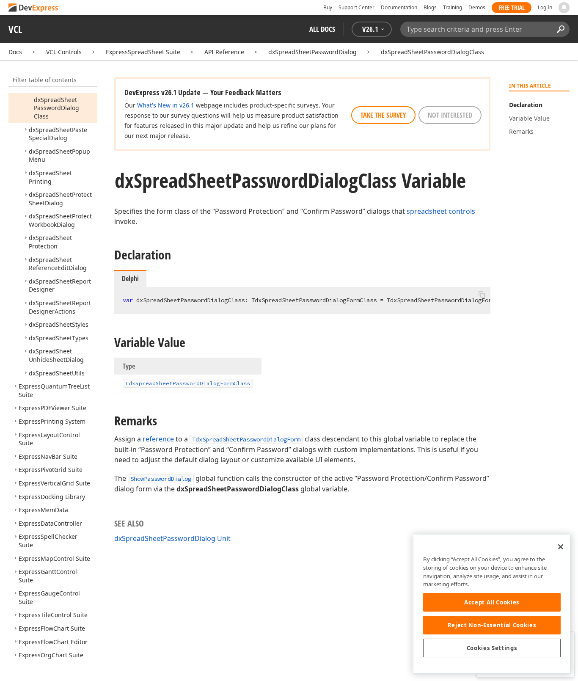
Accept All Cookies (492, 602)
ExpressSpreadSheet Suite (143, 52)
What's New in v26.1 (165, 105)
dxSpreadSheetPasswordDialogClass (432, 52)
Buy (327, 7)
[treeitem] (56, 108)
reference (158, 439)
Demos (476, 7)
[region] (492, 604)
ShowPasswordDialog (160, 478)
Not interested (450, 115)
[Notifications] (564, 7)
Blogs (430, 7)
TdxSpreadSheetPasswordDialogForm (246, 439)
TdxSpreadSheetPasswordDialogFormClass (314, 300)
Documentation (399, 7)
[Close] (560, 547)
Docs (15, 52)
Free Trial (511, 7)
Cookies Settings (492, 648)
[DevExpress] (34, 8)
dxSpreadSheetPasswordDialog (312, 52)
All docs (322, 29)
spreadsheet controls (441, 211)
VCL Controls (64, 52)
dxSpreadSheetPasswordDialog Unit (172, 538)
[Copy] (481, 294)
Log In (545, 7)
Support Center (356, 7)
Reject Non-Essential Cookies (492, 625)
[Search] (560, 29)
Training (452, 7)
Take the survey (383, 115)
